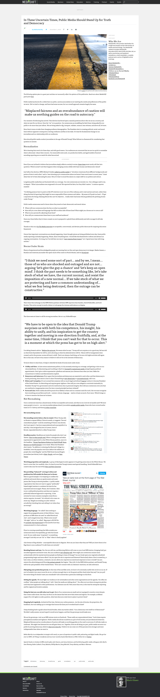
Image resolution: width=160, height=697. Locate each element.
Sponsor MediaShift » (115, 67)
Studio (119, 2)
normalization (67, 661)
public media (82, 661)
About (38, 681)
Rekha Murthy (38, 29)
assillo (83, 91)
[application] (65, 298)
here (32, 96)
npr (75, 661)
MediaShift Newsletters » (116, 69)
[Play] (26, 298)
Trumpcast (85, 252)
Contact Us (39, 683)
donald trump (51, 661)
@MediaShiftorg (114, 73)
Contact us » (112, 65)
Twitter (89, 636)
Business (60, 2)
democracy (42, 661)
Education (80, 2)
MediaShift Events (40, 688)
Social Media (51, 2)
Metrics (88, 2)
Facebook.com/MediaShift (117, 79)
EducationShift (26, 683)
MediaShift (29, 678)
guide (59, 661)
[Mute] (99, 298)
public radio (91, 661)
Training (96, 2)
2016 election (33, 661)
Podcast (104, 2)
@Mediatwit (112, 75)
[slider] (103, 298)
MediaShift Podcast (41, 692)
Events (112, 2)
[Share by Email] (75, 29)
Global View (70, 2)
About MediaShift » (114, 63)
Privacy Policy (63, 696)
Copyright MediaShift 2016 (83, 696)
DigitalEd (38, 690)
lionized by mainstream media (75, 369)
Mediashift (29, 1)
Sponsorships (39, 686)
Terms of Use (72, 696)
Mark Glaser (133, 680)
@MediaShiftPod (114, 77)
